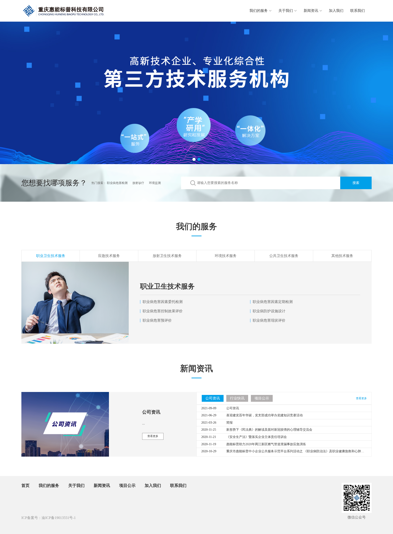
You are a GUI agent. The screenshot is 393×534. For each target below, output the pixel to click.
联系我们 (357, 11)
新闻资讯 (311, 11)
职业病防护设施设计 (269, 311)
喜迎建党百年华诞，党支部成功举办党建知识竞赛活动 (264, 415)
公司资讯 (232, 408)
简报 (229, 422)
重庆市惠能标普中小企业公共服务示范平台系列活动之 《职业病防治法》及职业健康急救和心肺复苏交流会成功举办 (308, 451)
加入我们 (336, 11)
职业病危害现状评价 (269, 320)
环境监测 (155, 183)
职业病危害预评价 (157, 320)
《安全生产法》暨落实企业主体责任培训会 (256, 437)
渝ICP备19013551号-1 (59, 518)
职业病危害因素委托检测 (163, 302)
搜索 (356, 183)
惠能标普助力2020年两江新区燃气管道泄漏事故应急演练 (266, 444)
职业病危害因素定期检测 (273, 302)
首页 (25, 485)
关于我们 (285, 11)
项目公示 (127, 485)
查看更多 (361, 398)
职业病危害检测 (117, 183)
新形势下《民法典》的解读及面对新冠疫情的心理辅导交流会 (269, 429)
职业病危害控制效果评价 (163, 311)
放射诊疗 (138, 183)
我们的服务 (258, 11)
